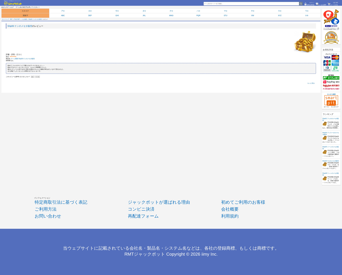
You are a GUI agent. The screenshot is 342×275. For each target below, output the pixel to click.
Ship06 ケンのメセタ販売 (35, 19)
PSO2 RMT (17, 19)
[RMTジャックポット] (13, 3)
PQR (198, 15)
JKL (144, 15)
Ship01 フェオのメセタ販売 (330, 119)
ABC (63, 15)
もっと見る (311, 83)
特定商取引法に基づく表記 (61, 202)
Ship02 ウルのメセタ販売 (330, 161)
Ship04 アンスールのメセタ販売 (330, 133)
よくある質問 (322, 4)
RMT (11, 19)
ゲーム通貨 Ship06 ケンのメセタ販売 (23, 58)
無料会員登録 (310, 4)
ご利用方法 (46, 209)
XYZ (279, 15)
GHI (117, 15)
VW (252, 15)
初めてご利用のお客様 (243, 202)
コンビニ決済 (331, 94)
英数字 (25, 15)
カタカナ (25, 11)
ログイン (311, 2)
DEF (90, 15)
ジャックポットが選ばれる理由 (159, 202)
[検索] (301, 3)
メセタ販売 (24, 19)
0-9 (306, 15)
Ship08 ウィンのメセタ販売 (330, 174)
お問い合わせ (48, 216)
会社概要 (230, 209)
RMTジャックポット (144, 254)
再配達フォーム (143, 216)
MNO (171, 15)
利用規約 (230, 216)
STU (225, 15)
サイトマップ (5, 19)
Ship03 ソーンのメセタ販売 (330, 147)
